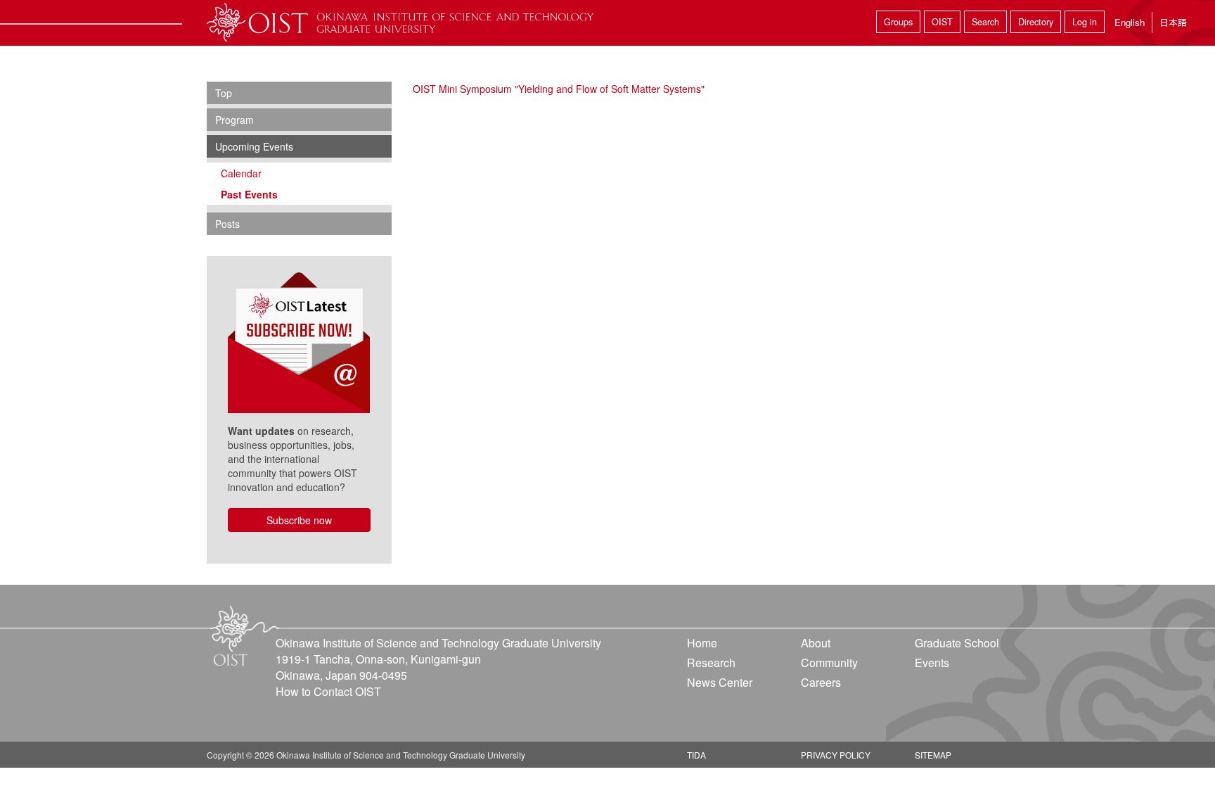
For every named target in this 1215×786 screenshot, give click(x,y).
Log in (1084, 21)
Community (829, 662)
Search (985, 21)
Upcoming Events (254, 146)
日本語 (1173, 22)
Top (223, 93)
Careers (821, 682)
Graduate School (957, 643)
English (1129, 22)
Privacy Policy (835, 755)
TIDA (696, 755)
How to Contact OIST (328, 691)
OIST (942, 21)
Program (234, 120)
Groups (898, 21)
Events (932, 662)
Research (711, 662)
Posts (227, 224)
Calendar (241, 173)
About (815, 643)
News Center (719, 682)
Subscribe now (299, 520)
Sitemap (933, 755)
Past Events (249, 194)
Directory (1035, 21)
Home (702, 643)
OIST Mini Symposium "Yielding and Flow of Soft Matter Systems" (559, 89)
